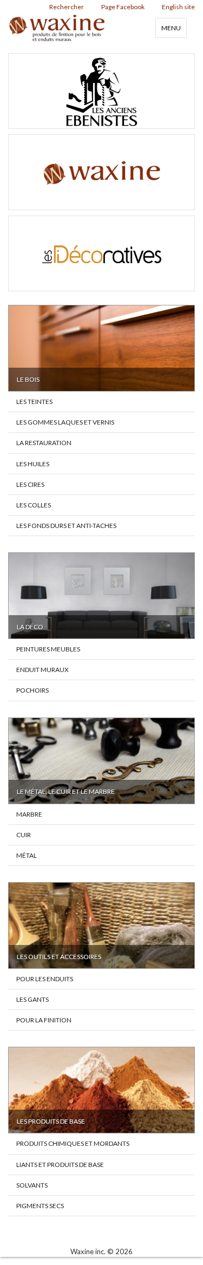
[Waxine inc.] (101, 172)
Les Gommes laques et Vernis (65, 422)
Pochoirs (32, 690)
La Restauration (43, 443)
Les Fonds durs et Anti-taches (66, 525)
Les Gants (32, 999)
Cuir (23, 835)
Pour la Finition (43, 1020)
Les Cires (30, 484)
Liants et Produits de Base (60, 1164)
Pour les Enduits (44, 979)
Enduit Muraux (42, 670)
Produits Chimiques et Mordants (72, 1143)
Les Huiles (32, 464)
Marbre (29, 814)
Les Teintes (34, 401)
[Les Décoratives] (101, 253)
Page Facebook (123, 7)
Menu (171, 28)
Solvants (32, 1185)
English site (178, 7)
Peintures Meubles (48, 649)
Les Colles (33, 505)
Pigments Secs (40, 1206)
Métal (26, 855)
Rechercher (66, 7)
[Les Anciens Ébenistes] (101, 91)
